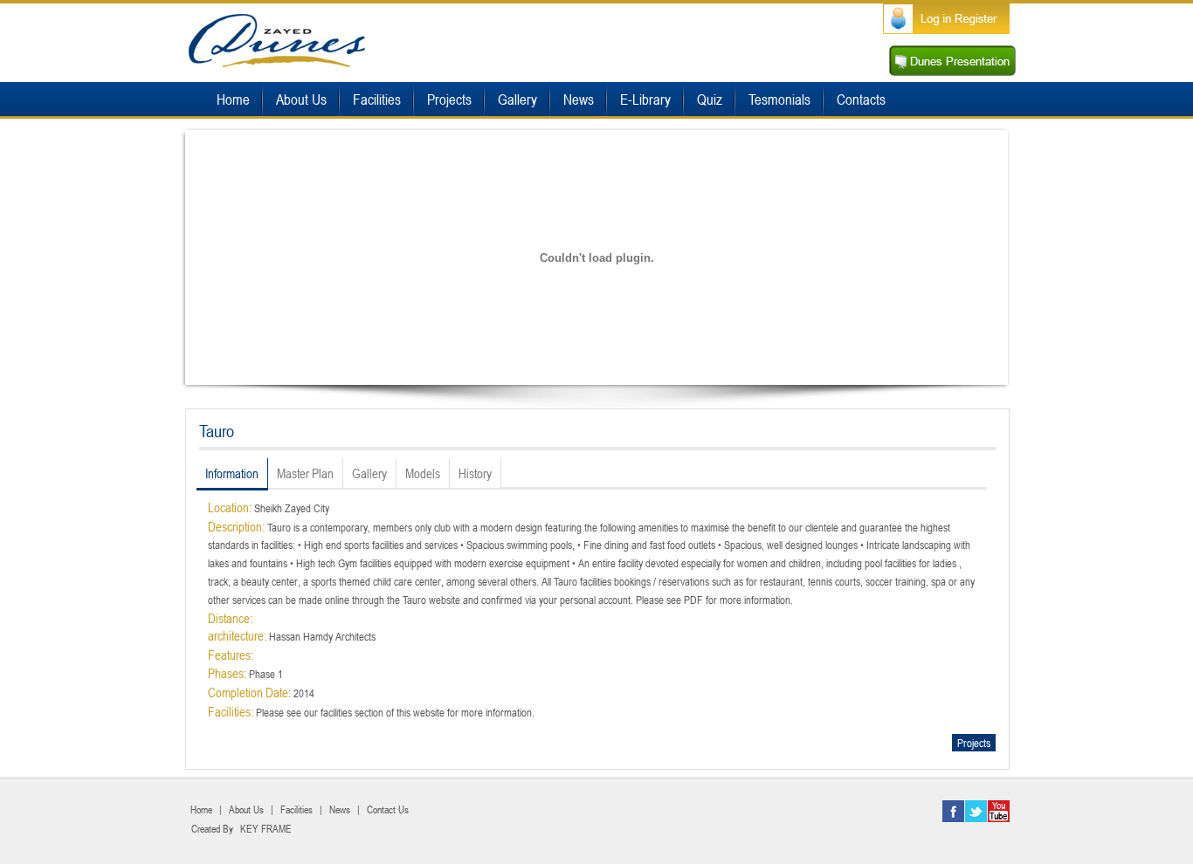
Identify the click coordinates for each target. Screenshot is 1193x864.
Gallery (517, 99)
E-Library (645, 99)
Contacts (861, 99)
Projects (449, 99)
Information (232, 473)
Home (233, 99)
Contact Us (388, 809)
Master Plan (305, 473)
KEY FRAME (266, 828)
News (578, 99)
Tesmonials (779, 99)
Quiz (709, 99)
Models (422, 473)
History (475, 473)
